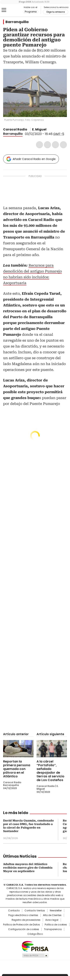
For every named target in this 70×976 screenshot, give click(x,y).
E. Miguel (39, 129)
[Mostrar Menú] (4, 10)
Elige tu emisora (55, 12)
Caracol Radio (13, 10)
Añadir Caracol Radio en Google (34, 159)
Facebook (39, 144)
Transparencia (53, 929)
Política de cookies (56, 924)
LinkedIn (55, 144)
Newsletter (56, 910)
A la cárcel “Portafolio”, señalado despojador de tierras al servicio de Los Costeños (50, 770)
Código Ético (35, 934)
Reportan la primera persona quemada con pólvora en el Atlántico (16, 769)
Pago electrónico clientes (23, 915)
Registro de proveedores (26, 920)
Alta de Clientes (52, 915)
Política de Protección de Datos (21, 924)
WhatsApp (63, 144)
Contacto (14, 910)
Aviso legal (51, 920)
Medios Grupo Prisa (35, 955)
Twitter (47, 144)
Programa (31, 12)
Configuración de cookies (23, 929)
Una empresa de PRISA (35, 946)
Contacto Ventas (34, 910)
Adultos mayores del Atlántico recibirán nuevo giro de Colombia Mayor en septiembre (27, 868)
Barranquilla (17, 22)
